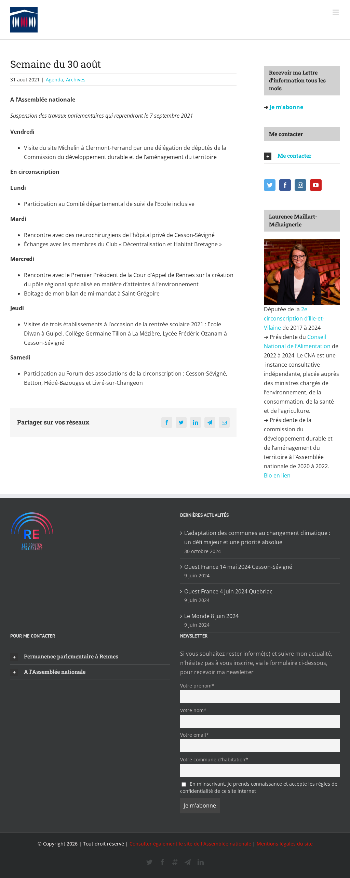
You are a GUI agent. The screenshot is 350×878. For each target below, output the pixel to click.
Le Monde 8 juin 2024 (211, 616)
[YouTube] (316, 185)
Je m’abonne (285, 107)
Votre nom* (193, 710)
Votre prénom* (197, 685)
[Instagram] (300, 185)
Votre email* (194, 735)
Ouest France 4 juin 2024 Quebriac (228, 591)
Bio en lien (278, 475)
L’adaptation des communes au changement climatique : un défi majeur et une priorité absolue (257, 537)
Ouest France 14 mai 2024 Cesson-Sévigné (238, 567)
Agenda (54, 79)
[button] (302, 155)
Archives (75, 79)
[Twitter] (269, 185)
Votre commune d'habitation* (214, 759)
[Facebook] (285, 185)
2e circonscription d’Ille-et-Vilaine (294, 318)
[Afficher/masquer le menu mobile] (336, 12)
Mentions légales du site (285, 843)
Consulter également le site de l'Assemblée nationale (190, 843)
